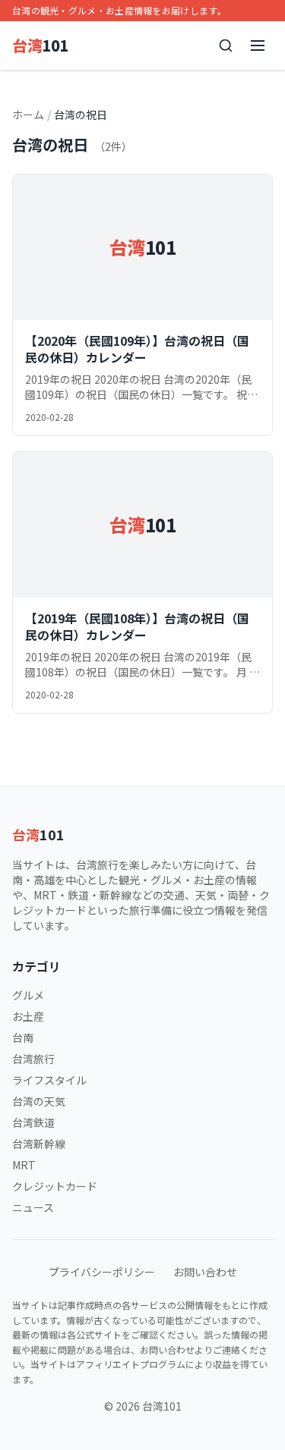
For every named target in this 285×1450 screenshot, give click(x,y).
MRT (24, 1164)
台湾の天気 (38, 1101)
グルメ (28, 995)
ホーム (28, 114)
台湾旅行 (33, 1058)
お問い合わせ (205, 1271)
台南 (22, 1037)
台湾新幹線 (38, 1143)
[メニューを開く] (257, 45)
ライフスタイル (49, 1080)
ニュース (33, 1207)
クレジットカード (54, 1186)
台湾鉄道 (33, 1122)
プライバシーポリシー (102, 1271)
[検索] (225, 45)
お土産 (28, 1016)
